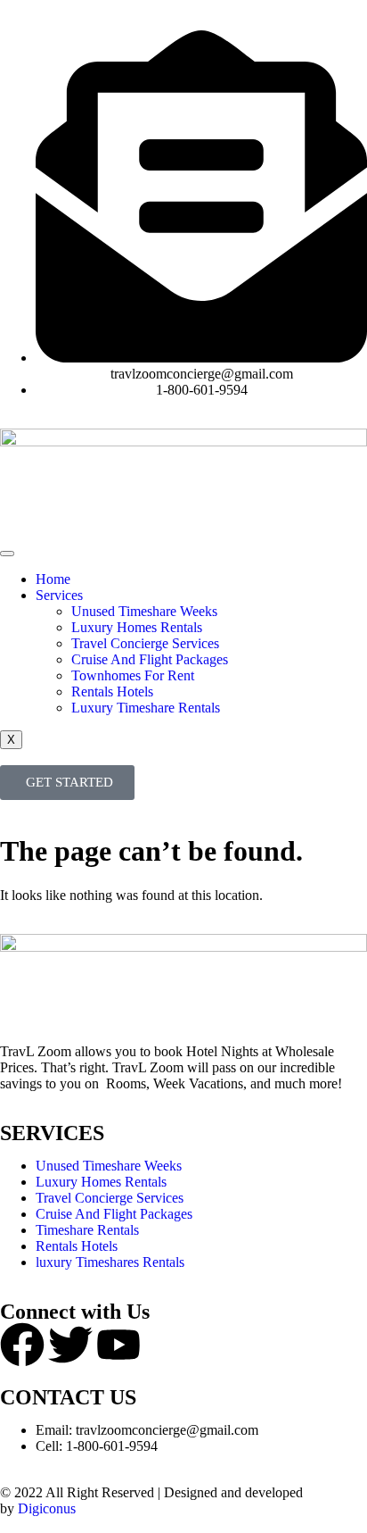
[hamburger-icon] (7, 553)
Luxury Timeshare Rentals (145, 707)
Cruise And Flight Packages (149, 659)
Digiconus (47, 1508)
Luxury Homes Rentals (136, 627)
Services (59, 595)
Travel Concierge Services (145, 643)
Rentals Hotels (112, 691)
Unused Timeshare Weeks (144, 611)
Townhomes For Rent (132, 675)
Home (53, 579)
